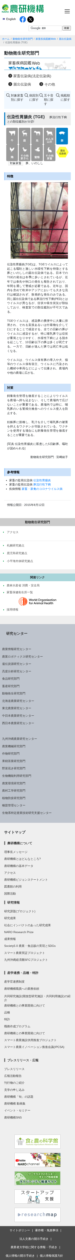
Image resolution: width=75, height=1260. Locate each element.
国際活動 (10, 893)
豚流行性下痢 (42, 484)
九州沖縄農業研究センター (19, 738)
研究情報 (13, 902)
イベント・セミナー (17, 1110)
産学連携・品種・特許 (23, 972)
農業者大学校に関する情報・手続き (34, 1247)
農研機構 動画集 (14, 1103)
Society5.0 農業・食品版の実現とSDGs (30, 945)
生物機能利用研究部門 (16, 775)
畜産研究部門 (11, 686)
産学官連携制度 (14, 981)
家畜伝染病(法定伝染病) (32, 76)
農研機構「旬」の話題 (18, 1096)
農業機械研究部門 (13, 746)
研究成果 (10, 918)
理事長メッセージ (16, 852)
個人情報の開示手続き (20, 1255)
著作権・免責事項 (46, 1230)
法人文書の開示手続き (34, 1238)
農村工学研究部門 (13, 790)
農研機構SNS (13, 1117)
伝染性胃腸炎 (42, 480)
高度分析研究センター (16, 671)
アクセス (10, 872)
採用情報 (12, 609)
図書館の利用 (13, 886)
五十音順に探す (48, 100)
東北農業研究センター (16, 708)
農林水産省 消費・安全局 (23, 585)
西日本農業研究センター (18, 723)
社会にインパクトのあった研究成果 (27, 925)
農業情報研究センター (16, 649)
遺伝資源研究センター (16, 663)
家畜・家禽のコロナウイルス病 (42, 488)
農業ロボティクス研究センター (22, 656)
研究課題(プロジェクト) (19, 911)
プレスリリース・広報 (23, 1060)
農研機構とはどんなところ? (22, 858)
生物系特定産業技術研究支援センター (27, 812)
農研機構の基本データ (18, 866)
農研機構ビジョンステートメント (26, 879)
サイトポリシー (20, 1230)
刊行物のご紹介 (14, 1082)
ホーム (6, 39)
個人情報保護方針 (51, 1255)
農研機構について (19, 843)
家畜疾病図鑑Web (46, 39)
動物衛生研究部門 (23, 39)
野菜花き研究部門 (13, 768)
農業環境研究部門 (13, 783)
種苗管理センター (13, 805)
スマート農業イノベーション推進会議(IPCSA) (34, 1047)
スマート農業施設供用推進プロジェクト (30, 1040)
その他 (49, 84)
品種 (7, 1012)
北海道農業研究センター (18, 701)
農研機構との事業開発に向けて (24, 1005)
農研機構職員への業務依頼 (21, 988)
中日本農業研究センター (18, 715)
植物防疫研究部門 (13, 798)
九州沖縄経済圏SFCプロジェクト (26, 959)
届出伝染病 (65, 39)
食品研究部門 (11, 678)
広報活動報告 (13, 1076)
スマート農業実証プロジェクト (24, 953)
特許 (7, 1019)
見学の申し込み (14, 1089)
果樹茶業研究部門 (13, 761)
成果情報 (10, 939)
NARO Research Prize (19, 932)
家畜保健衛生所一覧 (20, 592)
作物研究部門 (11, 753)
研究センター (17, 633)
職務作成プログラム (17, 1026)
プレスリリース (14, 1069)
